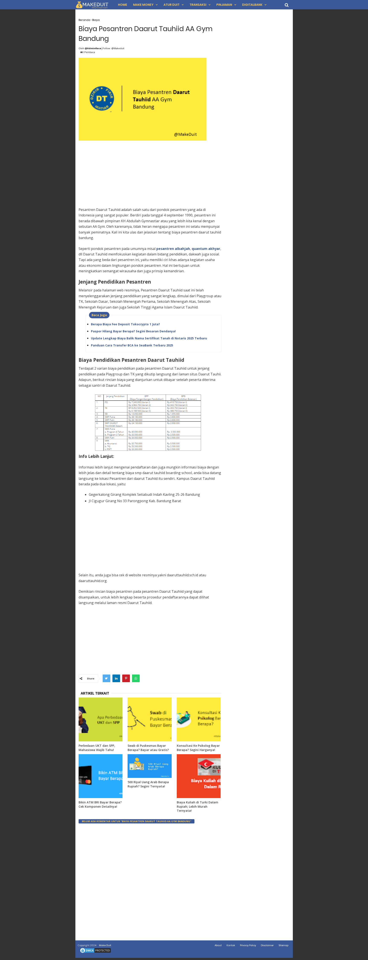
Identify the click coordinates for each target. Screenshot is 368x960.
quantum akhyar (206, 248)
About (218, 945)
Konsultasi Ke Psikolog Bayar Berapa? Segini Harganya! (198, 748)
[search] (287, 5)
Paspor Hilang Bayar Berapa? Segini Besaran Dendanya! (133, 331)
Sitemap (283, 945)
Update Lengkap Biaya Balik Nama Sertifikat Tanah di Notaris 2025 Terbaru (149, 338)
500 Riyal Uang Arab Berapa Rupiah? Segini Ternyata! (148, 784)
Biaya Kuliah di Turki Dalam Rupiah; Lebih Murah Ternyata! (197, 806)
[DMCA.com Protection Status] (95, 952)
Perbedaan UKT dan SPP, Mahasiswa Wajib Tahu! (97, 748)
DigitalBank (252, 5)
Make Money (143, 5)
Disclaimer (267, 945)
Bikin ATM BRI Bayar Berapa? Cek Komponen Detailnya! (100, 804)
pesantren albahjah (173, 248)
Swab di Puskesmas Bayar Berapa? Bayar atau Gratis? (148, 748)
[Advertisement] (150, 172)
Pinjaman (224, 5)
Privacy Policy (248, 945)
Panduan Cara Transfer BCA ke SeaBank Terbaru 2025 (132, 345)
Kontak (231, 945)
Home (122, 5)
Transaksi (198, 5)
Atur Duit (172, 5)
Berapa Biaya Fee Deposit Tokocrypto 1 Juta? (125, 324)
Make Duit (105, 945)
